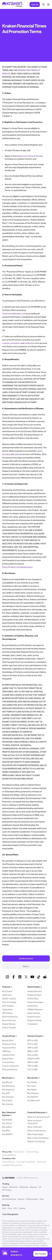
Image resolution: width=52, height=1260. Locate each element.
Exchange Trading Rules (26, 1162)
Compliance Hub (8, 1158)
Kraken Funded (9, 1027)
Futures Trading (9, 1002)
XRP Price (6, 1051)
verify (17, 454)
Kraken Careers (34, 995)
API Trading (7, 1013)
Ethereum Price (9, 1044)
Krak (4, 1208)
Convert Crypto (35, 1036)
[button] (50, 1254)
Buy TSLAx (7, 1123)
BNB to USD (32, 1051)
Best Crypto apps (35, 1134)
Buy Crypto (7, 991)
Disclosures (41, 1162)
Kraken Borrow (8, 1024)
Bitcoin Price (7, 1040)
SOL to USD (32, 1055)
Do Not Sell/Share (9, 1155)
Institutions (7, 1009)
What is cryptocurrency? (38, 1117)
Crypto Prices (9, 1036)
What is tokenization (36, 1130)
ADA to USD (32, 1062)
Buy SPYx (6, 1130)
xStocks (21, 1199)
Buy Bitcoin (7, 1082)
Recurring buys (9, 1020)
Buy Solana (7, 1100)
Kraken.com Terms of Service (30, 156)
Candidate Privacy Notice (12, 1165)
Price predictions (9, 1069)
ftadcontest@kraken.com (14, 313)
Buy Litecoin (7, 1104)
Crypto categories (10, 1066)
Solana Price (7, 1058)
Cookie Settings (32, 1152)
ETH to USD (32, 1044)
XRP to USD (32, 1047)
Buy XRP (6, 1093)
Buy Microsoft (33, 1100)
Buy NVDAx (7, 1119)
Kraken (5, 1187)
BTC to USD (32, 1040)
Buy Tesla (31, 1086)
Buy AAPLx (7, 1127)
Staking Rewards (10, 1016)
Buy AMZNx (7, 1134)
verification (30, 343)
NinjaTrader (24, 1187)
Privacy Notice (19, 1152)
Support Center (34, 1020)
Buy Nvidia (32, 1082)
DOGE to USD (33, 1058)
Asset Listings (33, 1013)
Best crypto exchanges (38, 1138)
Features (7, 987)
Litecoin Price (8, 1062)
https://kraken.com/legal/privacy (17, 567)
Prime (9, 1208)
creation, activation (11, 343)
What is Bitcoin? (34, 1127)
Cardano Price (8, 1055)
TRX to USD (32, 1066)
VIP (40, 1187)
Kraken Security (34, 991)
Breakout (33, 1187)
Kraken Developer (35, 1002)
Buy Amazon (32, 1093)
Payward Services (9, 1199)
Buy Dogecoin (8, 1089)
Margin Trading (9, 998)
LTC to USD (32, 1069)
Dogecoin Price (9, 1047)
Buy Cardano (8, 1097)
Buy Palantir (32, 1097)
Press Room (32, 1006)
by (8, 1178)
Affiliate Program (34, 1009)
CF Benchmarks (32, 1199)
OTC (15, 1208)
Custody (22, 1208)
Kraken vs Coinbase (36, 1141)
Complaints (32, 1024)
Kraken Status (33, 1016)
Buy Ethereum (8, 1086)
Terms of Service (8, 1162)
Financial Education (37, 1112)
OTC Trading (7, 1006)
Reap (42, 1199)
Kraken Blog (32, 998)
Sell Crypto (7, 995)
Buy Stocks (33, 1078)
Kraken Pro (13, 1187)
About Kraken (34, 987)
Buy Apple (31, 1089)
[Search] (43, 4)
